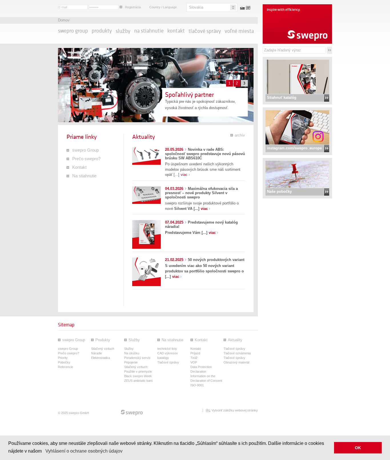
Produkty (102, 31)
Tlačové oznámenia (237, 353)
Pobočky (64, 362)
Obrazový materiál (236, 362)
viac (184, 174)
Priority (63, 357)
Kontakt (176, 31)
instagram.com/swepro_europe (294, 148)
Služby (123, 31)
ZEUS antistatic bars (138, 380)
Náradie (96, 353)
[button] (44, 451)
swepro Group (73, 31)
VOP (193, 362)
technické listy (167, 348)
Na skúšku (131, 353)
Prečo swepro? (86, 158)
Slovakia (196, 7)
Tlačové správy (204, 31)
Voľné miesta (239, 31)
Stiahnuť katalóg (281, 97)
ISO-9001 (197, 385)
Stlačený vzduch (102, 348)
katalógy (163, 357)
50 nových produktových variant (204, 260)
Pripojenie (131, 362)
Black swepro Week (138, 376)
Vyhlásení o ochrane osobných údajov (83, 451)
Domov (64, 20)
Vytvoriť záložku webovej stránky (235, 410)
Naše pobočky (279, 191)
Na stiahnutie (149, 31)
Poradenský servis (137, 357)
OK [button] (358, 447)
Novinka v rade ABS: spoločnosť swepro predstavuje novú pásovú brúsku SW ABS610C (205, 153)
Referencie (65, 367)
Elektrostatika (100, 357)
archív (240, 135)
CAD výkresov (167, 353)
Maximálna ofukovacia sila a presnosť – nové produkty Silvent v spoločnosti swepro (201, 192)
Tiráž (194, 357)
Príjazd (195, 353)
